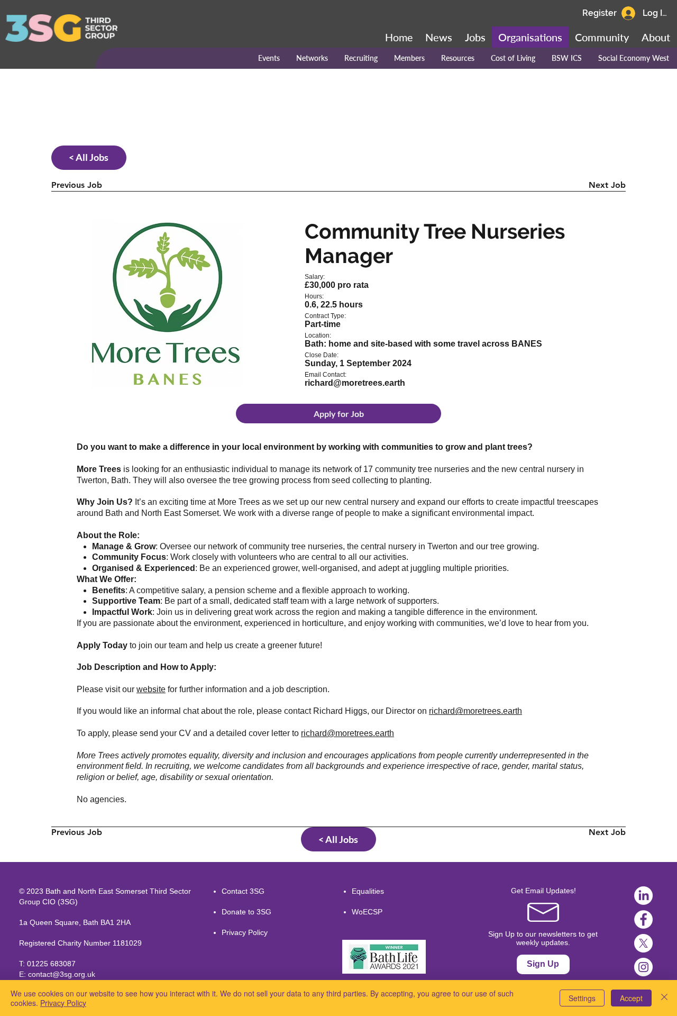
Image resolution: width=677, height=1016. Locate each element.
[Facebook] (643, 919)
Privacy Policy (245, 932)
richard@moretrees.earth (475, 710)
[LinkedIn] (643, 895)
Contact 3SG (243, 891)
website (151, 689)
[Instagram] (643, 967)
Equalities (368, 891)
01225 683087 (51, 963)
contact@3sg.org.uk (61, 974)
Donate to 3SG (246, 912)
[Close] (664, 998)
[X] (643, 943)
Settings (582, 998)
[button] (602, 37)
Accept (631, 998)
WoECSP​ (367, 912)
